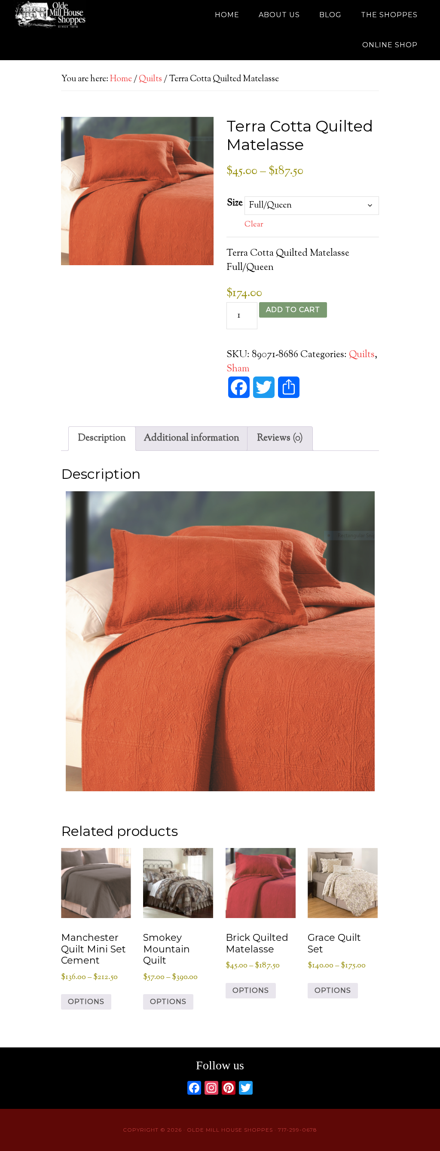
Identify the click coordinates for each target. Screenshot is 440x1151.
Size (235, 203)
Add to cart (293, 310)
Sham (238, 369)
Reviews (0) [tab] (280, 438)
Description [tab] (102, 438)
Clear (253, 224)
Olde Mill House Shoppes (91, 15)
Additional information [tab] (191, 438)
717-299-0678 (297, 1130)
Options (86, 1002)
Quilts (150, 79)
